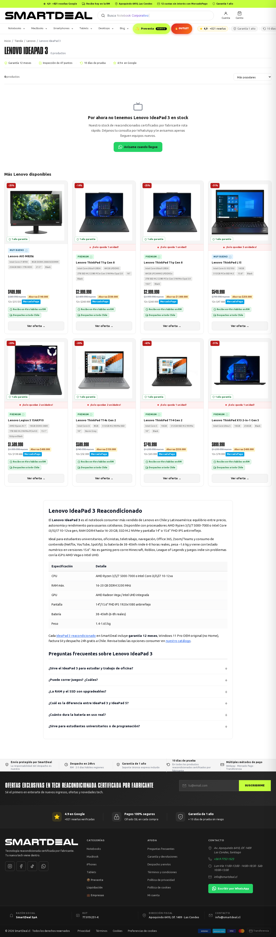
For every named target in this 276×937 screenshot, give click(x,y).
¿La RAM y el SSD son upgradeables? (77, 691)
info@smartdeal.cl (225, 876)
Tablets (84, 28)
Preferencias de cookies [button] (142, 930)
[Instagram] (10, 866)
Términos (101, 930)
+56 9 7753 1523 (224, 858)
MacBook (93, 856)
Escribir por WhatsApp (233, 888)
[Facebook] (21, 866)
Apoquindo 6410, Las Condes (135, 3)
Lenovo (31, 40)
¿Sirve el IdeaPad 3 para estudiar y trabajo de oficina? (91, 668)
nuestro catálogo (178, 641)
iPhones (92, 864)
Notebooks (14, 28)
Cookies (117, 930)
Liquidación (95, 887)
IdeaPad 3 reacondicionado (76, 635)
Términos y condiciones (162, 872)
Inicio (7, 40)
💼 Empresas (95, 895)
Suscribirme (255, 785)
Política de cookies (159, 887)
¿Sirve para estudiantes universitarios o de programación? (94, 726)
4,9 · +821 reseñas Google (62, 3)
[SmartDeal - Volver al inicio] (48, 15)
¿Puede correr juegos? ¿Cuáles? (73, 679)
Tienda (18, 40)
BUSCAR (103, 15)
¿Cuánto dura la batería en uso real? (77, 714)
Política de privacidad (161, 879)
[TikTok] (32, 866)
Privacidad (84, 930)
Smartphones (61, 28)
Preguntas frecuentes (160, 848)
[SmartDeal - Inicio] (41, 842)
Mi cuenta (153, 895)
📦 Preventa (95, 879)
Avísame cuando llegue (141, 147)
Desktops (104, 28)
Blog (122, 28)
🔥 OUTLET (181, 28)
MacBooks (37, 28)
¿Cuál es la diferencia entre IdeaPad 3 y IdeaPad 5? (89, 703)
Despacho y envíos (159, 864)
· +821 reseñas (215, 28)
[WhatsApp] (43, 866)
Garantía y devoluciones (162, 856)
